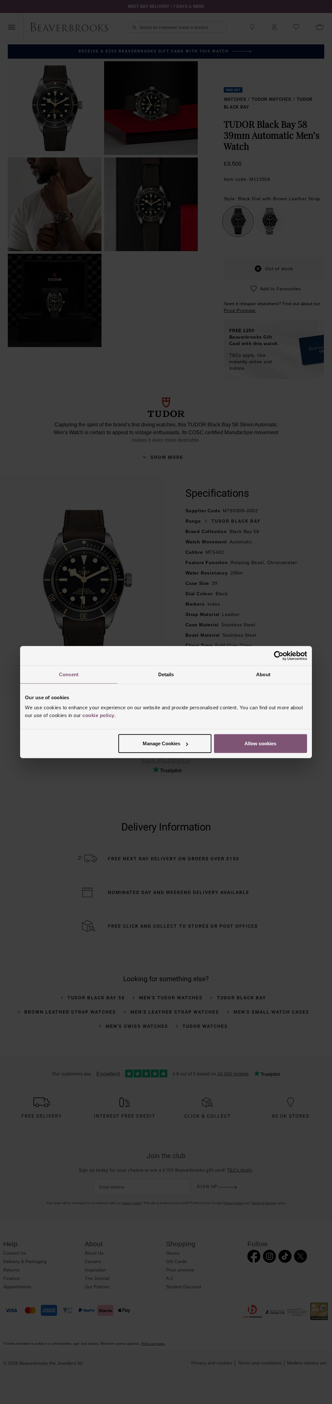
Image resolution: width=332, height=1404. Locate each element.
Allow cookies (260, 743)
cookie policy (98, 715)
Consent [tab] (68, 674)
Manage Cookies (161, 743)
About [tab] (263, 674)
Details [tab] (166, 674)
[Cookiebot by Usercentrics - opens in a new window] (278, 655)
